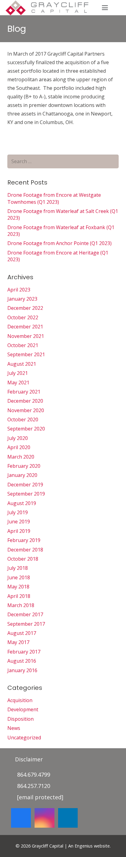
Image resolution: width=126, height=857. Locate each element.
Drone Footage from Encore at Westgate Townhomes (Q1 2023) (54, 198)
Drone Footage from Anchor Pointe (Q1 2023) (59, 243)
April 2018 (18, 596)
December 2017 (25, 614)
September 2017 (26, 624)
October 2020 (22, 419)
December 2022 (25, 308)
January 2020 (22, 475)
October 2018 (22, 558)
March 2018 (20, 605)
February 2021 (23, 391)
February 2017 (23, 651)
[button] (105, 8)
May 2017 (18, 642)
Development (22, 709)
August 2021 (21, 364)
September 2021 (26, 354)
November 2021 (25, 336)
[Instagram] (44, 818)
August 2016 (21, 660)
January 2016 (22, 670)
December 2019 (25, 484)
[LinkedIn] (68, 818)
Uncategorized (24, 737)
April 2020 (18, 447)
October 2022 (22, 317)
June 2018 (18, 577)
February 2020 (23, 466)
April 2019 (18, 531)
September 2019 (26, 493)
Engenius (84, 846)
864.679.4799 (33, 774)
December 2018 (25, 549)
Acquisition (19, 700)
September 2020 (26, 428)
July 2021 (17, 373)
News (13, 728)
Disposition (20, 719)
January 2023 (22, 298)
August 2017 (21, 633)
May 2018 (18, 586)
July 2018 (17, 568)
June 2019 (18, 521)
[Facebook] (21, 818)
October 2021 (22, 345)
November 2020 (25, 410)
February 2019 (23, 540)
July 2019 (17, 512)
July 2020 (17, 438)
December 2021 (25, 326)
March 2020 (20, 456)
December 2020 (25, 400)
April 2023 (18, 289)
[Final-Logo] (47, 7)
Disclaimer (29, 759)
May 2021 (18, 382)
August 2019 (21, 503)
